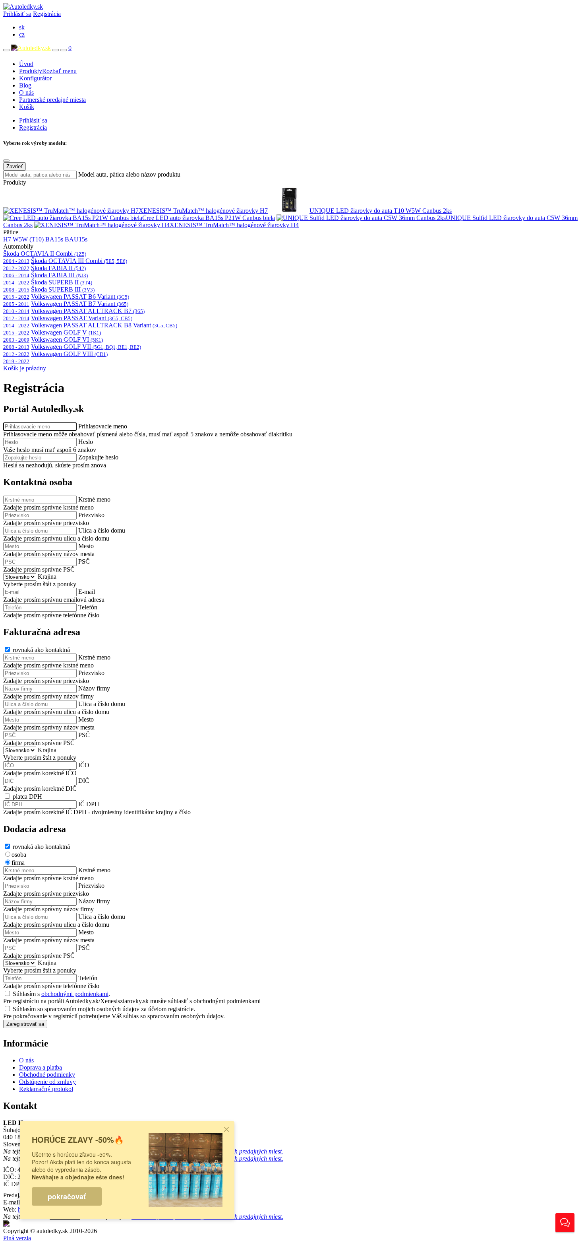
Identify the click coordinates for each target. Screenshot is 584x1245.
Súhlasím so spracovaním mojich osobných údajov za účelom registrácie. (104, 1009)
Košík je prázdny (24, 368)
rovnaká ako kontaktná (41, 649)
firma (18, 862)
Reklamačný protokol (46, 1088)
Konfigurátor (35, 78)
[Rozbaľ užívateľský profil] (63, 50)
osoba (19, 854)
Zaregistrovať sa (25, 1024)
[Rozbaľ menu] (6, 50)
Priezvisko (91, 515)
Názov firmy (94, 688)
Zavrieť (14, 166)
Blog (25, 85)
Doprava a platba (40, 1067)
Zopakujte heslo (98, 457)
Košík (26, 106)
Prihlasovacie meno (102, 426)
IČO (83, 765)
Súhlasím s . (61, 993)
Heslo (85, 441)
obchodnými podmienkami (74, 993)
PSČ (84, 561)
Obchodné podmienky (47, 1074)
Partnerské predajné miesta (52, 99)
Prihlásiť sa (17, 13)
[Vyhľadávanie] (55, 50)
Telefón (87, 607)
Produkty (48, 71)
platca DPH (27, 796)
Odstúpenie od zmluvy (47, 1081)
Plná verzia (17, 1238)
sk (22, 27)
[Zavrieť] (6, 161)
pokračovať (67, 1196)
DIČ (83, 780)
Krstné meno (94, 499)
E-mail (86, 591)
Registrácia (47, 13)
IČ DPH (88, 804)
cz (22, 34)
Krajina (47, 576)
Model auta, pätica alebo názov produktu (129, 174)
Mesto (86, 546)
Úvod (26, 63)
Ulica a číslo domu (101, 530)
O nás (26, 92)
